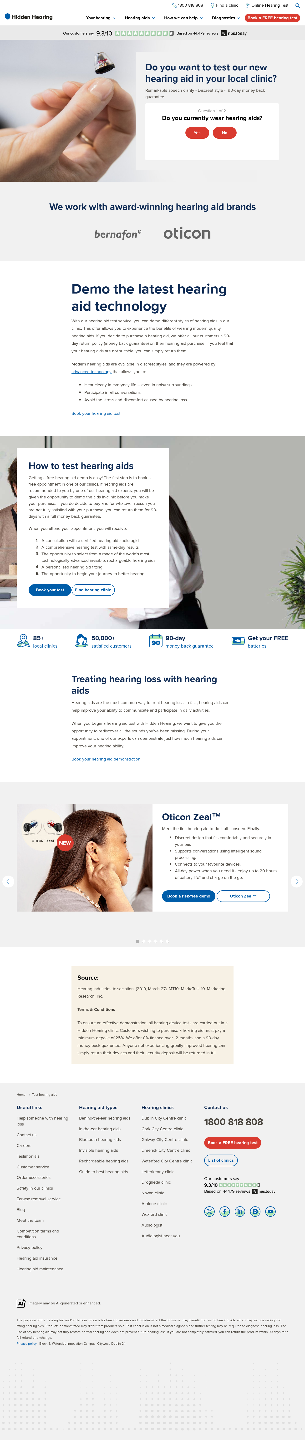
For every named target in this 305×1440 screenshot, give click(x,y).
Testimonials (28, 1156)
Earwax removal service (39, 1199)
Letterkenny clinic (158, 1172)
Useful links (29, 1107)
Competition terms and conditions (38, 1234)
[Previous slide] (8, 881)
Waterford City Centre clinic (167, 1161)
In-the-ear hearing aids (100, 1129)
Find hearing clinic (93, 590)
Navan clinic (153, 1193)
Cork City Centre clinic (162, 1129)
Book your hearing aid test (95, 413)
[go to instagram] (255, 1212)
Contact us (26, 1135)
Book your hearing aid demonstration (105, 759)
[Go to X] (209, 1212)
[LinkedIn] (240, 1212)
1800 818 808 (233, 1122)
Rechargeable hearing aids (103, 1161)
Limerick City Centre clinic (166, 1150)
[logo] (28, 16)
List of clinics (221, 1160)
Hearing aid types (98, 1107)
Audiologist (152, 1225)
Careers (24, 1145)
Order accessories (34, 1177)
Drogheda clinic (156, 1182)
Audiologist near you (161, 1236)
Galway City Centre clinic (165, 1139)
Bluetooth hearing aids (100, 1139)
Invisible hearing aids (98, 1150)
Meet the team (30, 1220)
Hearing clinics (158, 1107)
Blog (21, 1209)
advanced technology (91, 372)
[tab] (100, 18)
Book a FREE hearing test (272, 18)
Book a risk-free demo (188, 896)
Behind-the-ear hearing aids (104, 1118)
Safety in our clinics (35, 1188)
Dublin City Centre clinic (164, 1118)
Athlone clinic (154, 1204)
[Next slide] (297, 881)
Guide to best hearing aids (103, 1172)
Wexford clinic (155, 1214)
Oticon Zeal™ (243, 896)
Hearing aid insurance (37, 1258)
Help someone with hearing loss (42, 1121)
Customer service (33, 1167)
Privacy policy (29, 1247)
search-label (297, 5)
